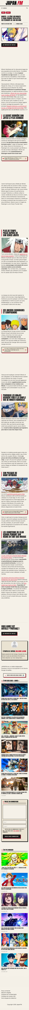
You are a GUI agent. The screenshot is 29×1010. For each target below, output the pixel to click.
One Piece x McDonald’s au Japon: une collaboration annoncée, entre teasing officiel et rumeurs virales (12, 718)
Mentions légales (6, 992)
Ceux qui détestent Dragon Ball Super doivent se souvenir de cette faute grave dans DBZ (14, 949)
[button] (27, 8)
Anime (3, 12)
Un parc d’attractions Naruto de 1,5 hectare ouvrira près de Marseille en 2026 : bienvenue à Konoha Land (14, 793)
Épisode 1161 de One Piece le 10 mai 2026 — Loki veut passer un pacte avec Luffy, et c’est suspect (14, 699)
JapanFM (19, 1004)
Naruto (8, 12)
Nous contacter (5, 990)
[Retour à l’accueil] (14, 2)
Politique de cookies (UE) (8, 996)
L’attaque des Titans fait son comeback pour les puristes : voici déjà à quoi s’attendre (14, 908)
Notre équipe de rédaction (8, 998)
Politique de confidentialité (8, 994)
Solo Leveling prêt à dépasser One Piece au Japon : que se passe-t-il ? (13, 969)
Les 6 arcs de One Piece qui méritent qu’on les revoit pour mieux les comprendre (14, 888)
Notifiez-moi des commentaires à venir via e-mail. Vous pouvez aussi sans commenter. (13, 831)
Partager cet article (10, 45)
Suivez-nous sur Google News (14, 675)
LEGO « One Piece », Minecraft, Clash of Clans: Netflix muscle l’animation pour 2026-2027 (13, 736)
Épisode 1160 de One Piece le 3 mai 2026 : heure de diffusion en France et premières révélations (14, 774)
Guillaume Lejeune (20, 651)
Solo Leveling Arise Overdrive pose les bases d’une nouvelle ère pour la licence (12, 929)
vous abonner (16, 830)
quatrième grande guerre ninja (15, 494)
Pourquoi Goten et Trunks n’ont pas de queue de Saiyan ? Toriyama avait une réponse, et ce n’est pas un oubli (13, 755)
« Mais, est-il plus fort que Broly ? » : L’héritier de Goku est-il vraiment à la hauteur (13, 868)
